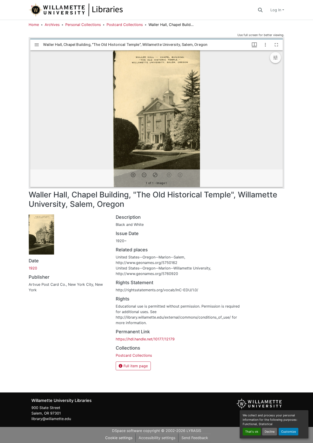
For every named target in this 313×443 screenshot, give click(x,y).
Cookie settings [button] (118, 437)
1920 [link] (33, 268)
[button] (91, 10)
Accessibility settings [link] (157, 437)
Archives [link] (52, 24)
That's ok (251, 431)
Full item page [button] (135, 366)
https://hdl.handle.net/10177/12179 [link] (145, 339)
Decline (270, 431)
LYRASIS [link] (194, 430)
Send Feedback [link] (194, 437)
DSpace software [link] (127, 430)
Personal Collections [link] (83, 24)
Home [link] (34, 24)
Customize (288, 431)
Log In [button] (276, 10)
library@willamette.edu (51, 418)
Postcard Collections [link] (125, 24)
